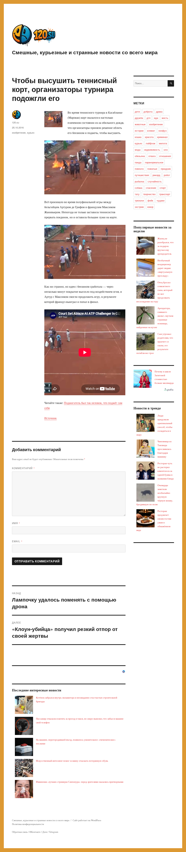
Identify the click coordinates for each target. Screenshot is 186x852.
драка (159, 111)
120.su (15, 122)
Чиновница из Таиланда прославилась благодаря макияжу (164, 449)
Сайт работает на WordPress (87, 820)
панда (138, 162)
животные (140, 124)
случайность (155, 181)
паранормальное (154, 162)
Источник (50, 418)
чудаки (160, 200)
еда (156, 118)
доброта (147, 111)
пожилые (152, 168)
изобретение (19, 132)
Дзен (44, 831)
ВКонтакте (35, 831)
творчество (149, 194)
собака (138, 187)
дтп (148, 118)
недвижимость (152, 149)
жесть (165, 118)
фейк (150, 200)
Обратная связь (20, 831)
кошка (138, 137)
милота (163, 143)
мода (137, 149)
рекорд (156, 175)
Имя (16, 523)
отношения (165, 156)
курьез (30, 132)
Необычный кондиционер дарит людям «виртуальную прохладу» (164, 268)
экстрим (139, 207)
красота (149, 137)
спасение (151, 187)
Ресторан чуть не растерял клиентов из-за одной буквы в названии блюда (165, 471)
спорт (163, 187)
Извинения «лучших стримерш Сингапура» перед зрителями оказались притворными (79, 781)
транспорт (164, 194)
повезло (139, 168)
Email (17, 541)
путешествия (142, 175)
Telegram (53, 831)
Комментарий (23, 468)
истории (139, 130)
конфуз (163, 130)
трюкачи (139, 200)
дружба (139, 118)
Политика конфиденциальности (28, 824)
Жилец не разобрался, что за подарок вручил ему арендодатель (165, 246)
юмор (150, 207)
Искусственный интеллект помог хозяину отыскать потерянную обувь (72, 760)
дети (137, 111)
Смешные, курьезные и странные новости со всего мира (85, 52)
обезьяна (140, 156)
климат (151, 130)
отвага (151, 156)
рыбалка (139, 181)
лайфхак (150, 143)
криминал (162, 137)
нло (166, 149)
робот (167, 175)
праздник (166, 168)
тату (137, 194)
